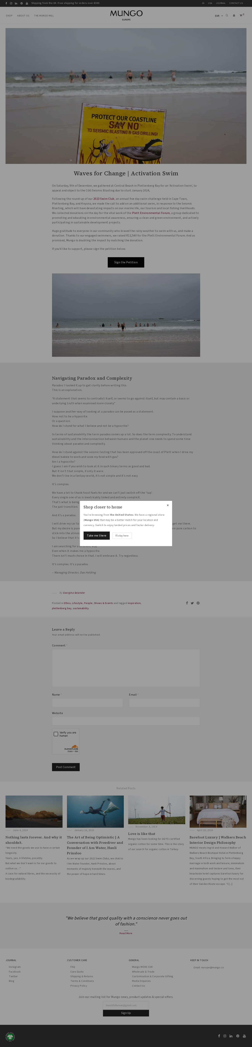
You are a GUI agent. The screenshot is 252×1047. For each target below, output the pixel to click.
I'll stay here (122, 536)
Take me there (96, 536)
